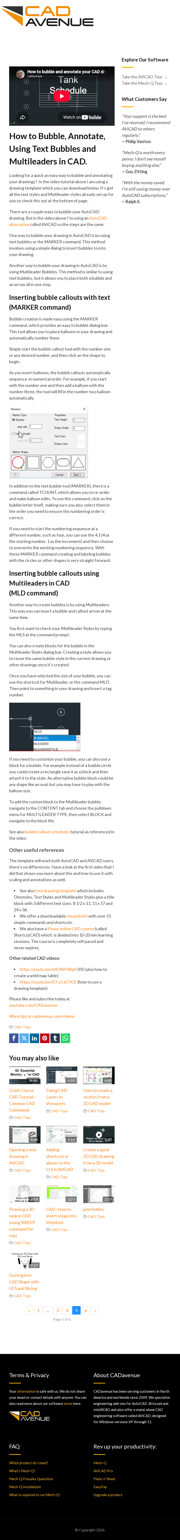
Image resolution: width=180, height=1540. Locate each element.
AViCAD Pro (103, 1471)
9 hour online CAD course (70, 928)
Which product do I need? (28, 1463)
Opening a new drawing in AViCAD (23, 1156)
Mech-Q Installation (25, 1487)
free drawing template (55, 890)
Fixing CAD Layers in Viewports (56, 1097)
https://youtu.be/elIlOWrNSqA (48, 969)
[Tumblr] (55, 1038)
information (26, 1391)
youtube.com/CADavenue (33, 1005)
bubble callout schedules (47, 831)
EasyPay (100, 1487)
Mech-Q (100, 1463)
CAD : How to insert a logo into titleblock (61, 1216)
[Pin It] (44, 1038)
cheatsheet (77, 916)
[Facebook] (14, 1038)
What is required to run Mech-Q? (34, 1495)
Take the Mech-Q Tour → (145, 83)
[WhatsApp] (65, 1038)
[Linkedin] (34, 1038)
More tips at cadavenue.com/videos (42, 1016)
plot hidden (93, 1209)
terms (68, 1403)
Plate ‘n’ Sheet (104, 1479)
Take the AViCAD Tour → (145, 76)
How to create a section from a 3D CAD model (97, 1097)
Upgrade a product (108, 1495)
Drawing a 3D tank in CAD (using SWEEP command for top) (22, 1222)
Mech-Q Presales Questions (31, 1479)
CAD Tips (22, 1027)
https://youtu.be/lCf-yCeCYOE (48, 981)
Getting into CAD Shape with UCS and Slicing (24, 1282)
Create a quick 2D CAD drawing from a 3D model (98, 1156)
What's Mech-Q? (22, 1471)
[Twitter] (24, 1038)
